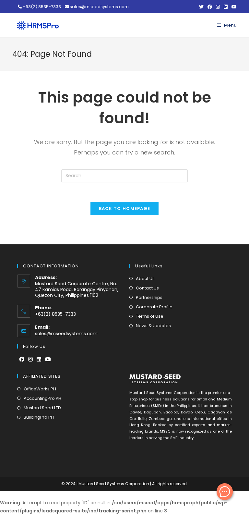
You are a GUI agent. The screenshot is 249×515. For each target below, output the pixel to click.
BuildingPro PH (39, 417)
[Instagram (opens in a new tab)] (218, 7)
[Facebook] (21, 359)
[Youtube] (48, 359)
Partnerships (149, 297)
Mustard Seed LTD (42, 408)
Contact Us (147, 288)
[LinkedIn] (39, 359)
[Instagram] (30, 359)
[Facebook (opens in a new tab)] (210, 7)
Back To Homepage (124, 208)
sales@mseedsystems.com (66, 333)
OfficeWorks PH (40, 389)
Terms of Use (149, 316)
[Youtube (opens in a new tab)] (233, 7)
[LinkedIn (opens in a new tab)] (226, 7)
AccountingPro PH (42, 398)
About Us (145, 279)
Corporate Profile (154, 307)
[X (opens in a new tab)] (201, 7)
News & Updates (153, 326)
